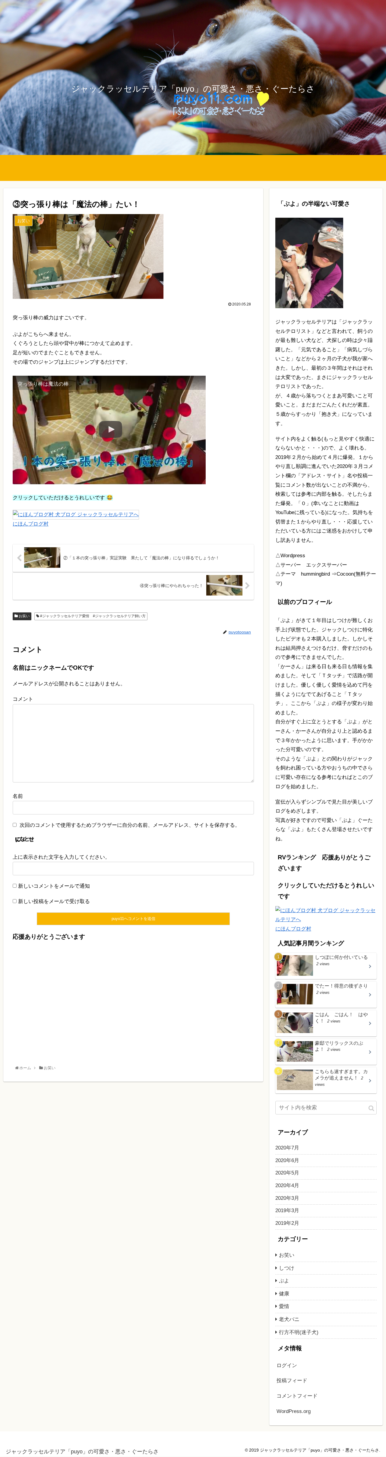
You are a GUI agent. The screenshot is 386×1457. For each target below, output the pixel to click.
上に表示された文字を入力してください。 (61, 857)
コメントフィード (297, 1396)
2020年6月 (287, 1160)
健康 (284, 1294)
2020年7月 (287, 1148)
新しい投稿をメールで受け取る (54, 901)
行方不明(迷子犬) (298, 1332)
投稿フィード (292, 1381)
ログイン (287, 1365)
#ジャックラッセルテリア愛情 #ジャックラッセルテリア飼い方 (92, 616)
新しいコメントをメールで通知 (54, 886)
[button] (371, 1108)
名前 (18, 796)
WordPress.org (294, 1411)
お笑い (24, 616)
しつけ (286, 1268)
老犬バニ (289, 1320)
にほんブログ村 (31, 524)
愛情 (284, 1307)
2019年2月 (287, 1223)
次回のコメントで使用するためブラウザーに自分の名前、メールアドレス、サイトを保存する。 (130, 825)
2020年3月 (287, 1198)
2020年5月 (287, 1173)
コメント (23, 699)
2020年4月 (287, 1186)
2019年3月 (287, 1211)
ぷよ (284, 1281)
